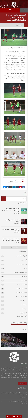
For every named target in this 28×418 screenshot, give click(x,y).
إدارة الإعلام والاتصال (22, 264)
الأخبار (20, 182)
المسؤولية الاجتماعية (21, 296)
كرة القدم (10, 182)
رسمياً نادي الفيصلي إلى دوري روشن (18, 401)
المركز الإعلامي (18, 180)
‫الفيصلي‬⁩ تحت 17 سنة (21, 288)
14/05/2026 (16, 223)
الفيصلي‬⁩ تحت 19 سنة (21, 292)
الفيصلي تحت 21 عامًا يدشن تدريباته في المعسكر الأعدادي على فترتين (10, 210)
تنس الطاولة (23, 300)
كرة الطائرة (24, 304)
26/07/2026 (16, 213)
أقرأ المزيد (22, 383)
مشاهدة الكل (14, 247)
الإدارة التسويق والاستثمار (20, 272)
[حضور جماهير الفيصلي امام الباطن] (14, 340)
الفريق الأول (16, 182)
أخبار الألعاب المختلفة (21, 256)
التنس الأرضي (23, 276)
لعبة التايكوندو (23, 313)
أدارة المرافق (24, 260)
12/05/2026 (16, 233)
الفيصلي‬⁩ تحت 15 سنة (21, 284)
